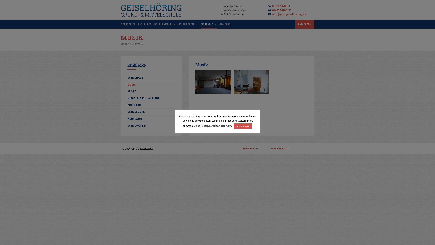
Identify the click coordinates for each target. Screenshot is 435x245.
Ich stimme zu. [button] (243, 126)
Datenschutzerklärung (215, 125)
